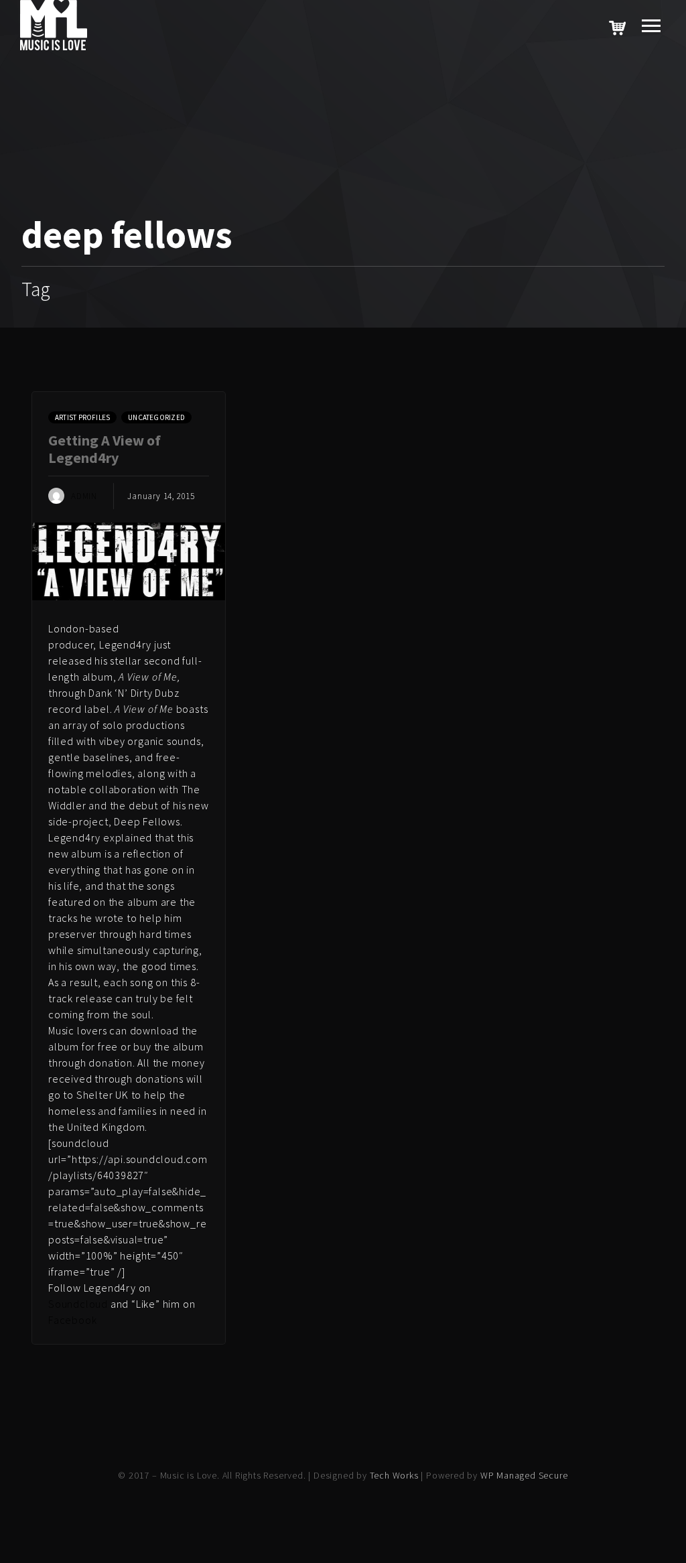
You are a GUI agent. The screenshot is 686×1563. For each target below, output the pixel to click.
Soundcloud (78, 1303)
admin (84, 496)
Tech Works (394, 1475)
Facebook (72, 1320)
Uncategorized (156, 417)
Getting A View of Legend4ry (104, 449)
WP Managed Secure (524, 1475)
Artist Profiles (82, 417)
